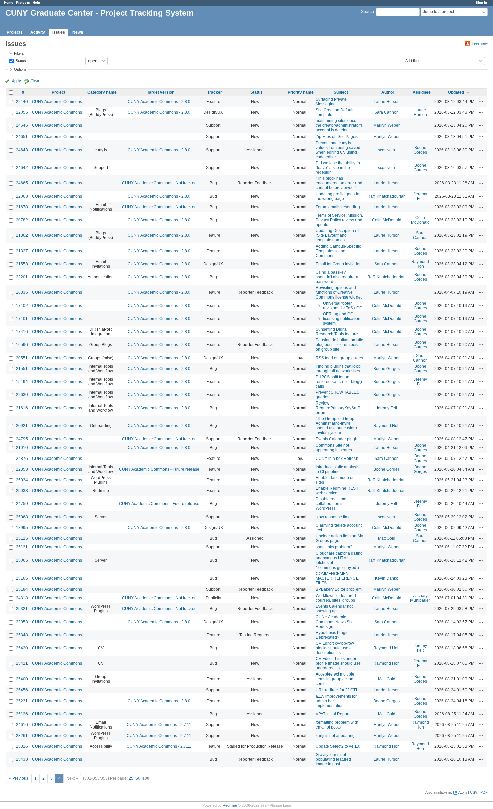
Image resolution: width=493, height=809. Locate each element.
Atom (462, 792)
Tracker (214, 92)
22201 (22, 277)
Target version (160, 92)
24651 (22, 136)
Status (20, 60)
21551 (22, 368)
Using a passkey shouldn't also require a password (337, 277)
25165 (22, 578)
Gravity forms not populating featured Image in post (333, 759)
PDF (484, 792)
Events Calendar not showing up (334, 608)
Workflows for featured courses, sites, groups (336, 598)
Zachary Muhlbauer (420, 598)
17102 (22, 305)
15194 (22, 381)
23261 (22, 735)
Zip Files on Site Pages (337, 136)
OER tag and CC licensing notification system (341, 319)
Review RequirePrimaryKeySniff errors (338, 408)
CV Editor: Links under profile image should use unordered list (338, 663)
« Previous (19, 778)
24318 (22, 598)
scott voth (386, 150)
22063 (22, 196)
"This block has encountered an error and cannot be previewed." (339, 183)
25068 (22, 517)
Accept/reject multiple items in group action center (335, 679)
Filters (19, 53)
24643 (22, 150)
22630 (22, 394)
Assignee (422, 92)
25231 (22, 701)
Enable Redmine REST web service (337, 490)
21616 (22, 408)
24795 (22, 439)
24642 (22, 167)
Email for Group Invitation (339, 264)
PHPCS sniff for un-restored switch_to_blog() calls (339, 382)
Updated (456, 92)
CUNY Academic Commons (57, 101)
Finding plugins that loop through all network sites (338, 368)
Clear (35, 81)
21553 (22, 264)
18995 (22, 527)
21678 (22, 207)
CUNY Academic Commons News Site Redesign (335, 622)
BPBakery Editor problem (339, 589)
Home (8, 2)
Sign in (481, 2)
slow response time (333, 517)
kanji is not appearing (335, 735)
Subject (341, 92)
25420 (22, 648)
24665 (22, 183)
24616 (22, 724)
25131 (22, 547)
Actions (481, 101)
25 (131, 778)
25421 (22, 663)
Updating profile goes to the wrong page (337, 196)
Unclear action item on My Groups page (339, 538)
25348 (22, 635)
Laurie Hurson (387, 101)
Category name (102, 92)
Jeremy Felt (420, 196)
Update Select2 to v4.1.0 (338, 746)
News (77, 32)
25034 (22, 480)
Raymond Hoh (420, 264)
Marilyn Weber (386, 125)
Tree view (480, 43)
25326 (22, 746)
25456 (22, 690)
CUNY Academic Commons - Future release (159, 469)
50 (137, 778)
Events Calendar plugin (337, 439)
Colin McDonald (386, 220)
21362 (22, 235)
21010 (22, 447)
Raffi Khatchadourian (386, 196)
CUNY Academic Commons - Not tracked (159, 183)
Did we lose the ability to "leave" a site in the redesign (338, 168)
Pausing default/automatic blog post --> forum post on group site (339, 345)
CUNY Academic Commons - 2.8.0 (159, 101)
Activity (37, 32)
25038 (22, 490)
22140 (22, 101)
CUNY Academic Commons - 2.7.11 (159, 724)
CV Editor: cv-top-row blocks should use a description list (335, 648)
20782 (22, 220)
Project (58, 92)
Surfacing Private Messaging (331, 101)
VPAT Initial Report (332, 714)
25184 (22, 589)
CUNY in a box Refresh (337, 458)
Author (387, 92)
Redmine (230, 805)
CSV (473, 792)
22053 (22, 621)
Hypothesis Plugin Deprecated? (332, 635)
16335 (22, 292)
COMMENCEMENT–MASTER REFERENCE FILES (337, 578)
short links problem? (334, 547)
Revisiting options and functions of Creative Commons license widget (339, 292)
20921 (22, 425)
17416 (22, 331)
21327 (22, 251)
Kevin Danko (386, 578)
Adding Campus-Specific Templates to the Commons (338, 251)
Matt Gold (386, 538)
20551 (22, 358)
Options (20, 69)
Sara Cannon (386, 112)
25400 (22, 679)
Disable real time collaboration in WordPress (331, 504)
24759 (22, 503)
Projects (23, 2)
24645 (22, 125)
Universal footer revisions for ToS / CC (342, 305)
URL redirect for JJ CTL (337, 690)
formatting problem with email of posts (337, 725)
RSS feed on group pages (339, 358)
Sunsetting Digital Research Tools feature (337, 331)
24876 (22, 458)
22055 (22, 112)
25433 (22, 759)
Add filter (412, 60)
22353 (22, 469)
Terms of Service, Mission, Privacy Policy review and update (339, 220)
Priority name (301, 92)
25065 (22, 560)
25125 (22, 538)
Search (367, 11)
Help (36, 2)
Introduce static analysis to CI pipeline (337, 469)
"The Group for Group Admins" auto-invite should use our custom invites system (336, 425)
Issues (58, 32)
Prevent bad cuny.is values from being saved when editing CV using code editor (338, 150)
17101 (22, 318)
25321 (22, 608)
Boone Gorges (420, 150)
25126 (22, 714)
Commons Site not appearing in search (334, 447)
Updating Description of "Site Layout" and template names (337, 235)
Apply (16, 81)
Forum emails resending (338, 207)
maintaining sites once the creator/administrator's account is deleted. (339, 125)
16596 (22, 344)
